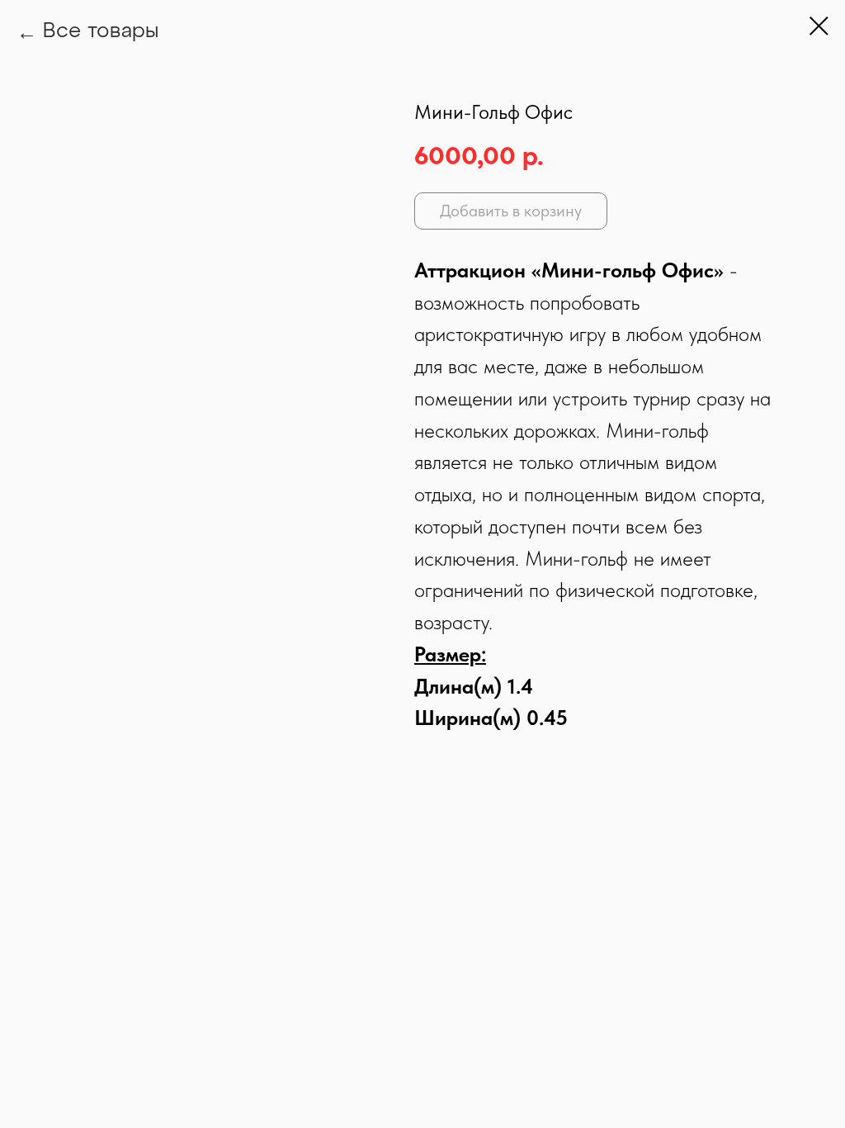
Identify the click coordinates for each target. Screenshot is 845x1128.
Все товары (100, 31)
